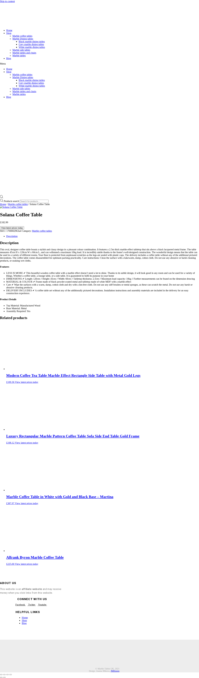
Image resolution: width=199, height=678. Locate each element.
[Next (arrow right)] (4, 677)
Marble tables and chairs (24, 52)
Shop (8, 33)
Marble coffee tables (22, 36)
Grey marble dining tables (31, 44)
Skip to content (7, 1)
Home (9, 30)
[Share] (4, 674)
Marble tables (19, 55)
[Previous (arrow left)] (1, 677)
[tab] (102, 236)
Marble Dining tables (22, 38)
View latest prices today (12, 228)
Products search (11, 201)
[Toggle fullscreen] (7, 674)
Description (12, 236)
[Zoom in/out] (10, 674)
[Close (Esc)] (1, 674)
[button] (99, 63)
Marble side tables (21, 50)
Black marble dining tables (32, 41)
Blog (8, 58)
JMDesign (115, 671)
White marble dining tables (32, 47)
